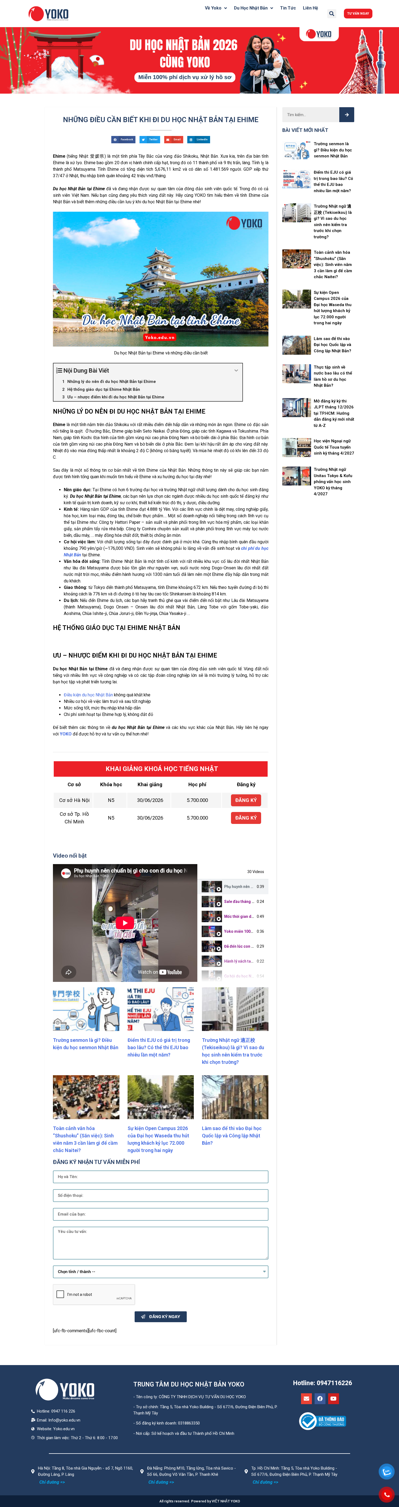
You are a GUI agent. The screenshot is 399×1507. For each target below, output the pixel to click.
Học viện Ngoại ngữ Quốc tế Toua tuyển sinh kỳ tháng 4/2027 (334, 447)
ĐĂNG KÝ (246, 800)
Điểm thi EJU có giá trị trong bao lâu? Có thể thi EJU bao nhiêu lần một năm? (159, 1047)
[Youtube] (333, 1398)
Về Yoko (213, 8)
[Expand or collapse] (236, 370)
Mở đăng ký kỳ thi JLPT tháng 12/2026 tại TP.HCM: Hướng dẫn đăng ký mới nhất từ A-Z (334, 413)
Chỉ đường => (52, 1482)
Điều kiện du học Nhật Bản (88, 694)
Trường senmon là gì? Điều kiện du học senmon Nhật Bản (333, 149)
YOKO (66, 734)
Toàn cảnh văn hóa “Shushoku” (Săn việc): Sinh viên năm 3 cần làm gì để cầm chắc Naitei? (333, 264)
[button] (358, 13)
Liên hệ (310, 8)
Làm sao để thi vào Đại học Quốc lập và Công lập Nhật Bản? (232, 1135)
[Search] (346, 114)
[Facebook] (320, 1398)
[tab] (232, 886)
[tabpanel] (125, 923)
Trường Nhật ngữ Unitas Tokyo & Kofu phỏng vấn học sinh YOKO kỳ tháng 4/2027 (333, 481)
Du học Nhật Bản (251, 8)
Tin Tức (288, 8)
